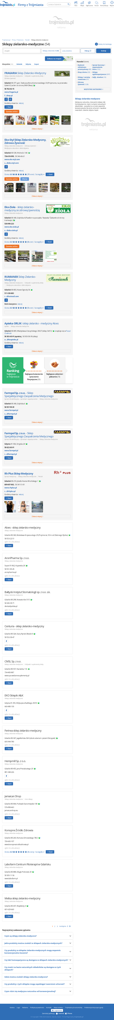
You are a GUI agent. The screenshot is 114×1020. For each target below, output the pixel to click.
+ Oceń (8, 107)
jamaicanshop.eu (11, 810)
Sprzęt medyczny (10, 476)
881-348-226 (9, 772)
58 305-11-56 (9, 875)
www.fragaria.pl (11, 92)
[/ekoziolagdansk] (6, 234)
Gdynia (28, 64)
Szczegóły (39, 174)
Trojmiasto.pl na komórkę (73, 1007)
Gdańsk (19, 64)
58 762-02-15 (9, 89)
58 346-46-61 (20, 156)
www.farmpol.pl (11, 410)
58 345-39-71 (9, 603)
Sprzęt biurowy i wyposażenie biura (98, 67)
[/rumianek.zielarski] (6, 300)
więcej (21, 103)
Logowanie (58, 1010)
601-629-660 (9, 909)
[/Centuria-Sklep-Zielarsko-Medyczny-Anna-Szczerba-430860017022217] (6, 641)
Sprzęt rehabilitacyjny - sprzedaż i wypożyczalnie (21, 399)
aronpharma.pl (10, 572)
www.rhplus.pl (10, 488)
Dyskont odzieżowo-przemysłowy (84, 67)
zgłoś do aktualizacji (12, 541)
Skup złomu (84, 72)
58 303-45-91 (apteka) (12, 336)
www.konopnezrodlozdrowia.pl (16, 844)
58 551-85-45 (9, 569)
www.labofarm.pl (11, 878)
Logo (18, 1007)
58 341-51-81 (20, 484)
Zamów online (12, 111)
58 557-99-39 (9, 407)
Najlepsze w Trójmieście (13, 373)
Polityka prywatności (37, 1007)
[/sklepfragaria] (6, 99)
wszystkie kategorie (93, 89)
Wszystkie (7, 64)
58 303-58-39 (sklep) (30, 336)
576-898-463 (9, 807)
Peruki (40, 476)
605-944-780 (9, 741)
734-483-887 (9, 672)
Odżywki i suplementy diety (34, 76)
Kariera (12, 1007)
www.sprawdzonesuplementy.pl (17, 676)
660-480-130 (9, 706)
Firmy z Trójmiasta (30, 5)
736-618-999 (9, 156)
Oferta (24, 179)
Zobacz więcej (37, 129)
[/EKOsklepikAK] (6, 710)
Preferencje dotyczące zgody (93, 1007)
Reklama (25, 1007)
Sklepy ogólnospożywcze (101, 73)
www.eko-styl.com (12, 159)
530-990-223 (9, 223)
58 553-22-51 (9, 538)
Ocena (19, 174)
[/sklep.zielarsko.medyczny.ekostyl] (6, 166)
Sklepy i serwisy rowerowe (84, 78)
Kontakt (49, 1007)
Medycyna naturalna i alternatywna (16, 148)
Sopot (36, 64)
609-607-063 (9, 484)
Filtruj (87, 51)
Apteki (6, 326)
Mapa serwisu (58, 1007)
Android (61, 1013)
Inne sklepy (28, 799)
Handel (83, 61)
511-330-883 (9, 293)
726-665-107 (9, 841)
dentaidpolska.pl (11, 606)
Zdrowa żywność (10, 78)
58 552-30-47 (9, 637)
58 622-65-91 (9, 447)
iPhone (69, 1013)
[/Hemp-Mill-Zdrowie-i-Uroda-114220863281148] (6, 776)
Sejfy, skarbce (99, 77)
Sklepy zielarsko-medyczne (13, 76)
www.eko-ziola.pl (11, 227)
